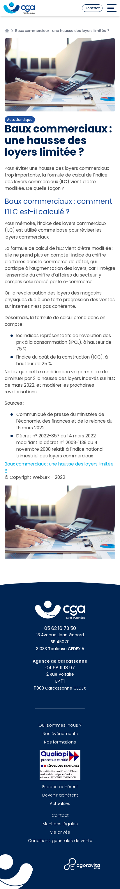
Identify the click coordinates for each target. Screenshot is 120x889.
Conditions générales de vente (60, 840)
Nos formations (60, 742)
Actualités (60, 803)
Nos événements (60, 734)
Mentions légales (60, 824)
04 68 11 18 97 (60, 667)
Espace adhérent (60, 787)
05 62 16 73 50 (60, 628)
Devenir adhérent (60, 795)
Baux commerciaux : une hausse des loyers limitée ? (59, 467)
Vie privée (60, 832)
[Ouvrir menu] (112, 8)
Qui (60, 725)
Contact (92, 8)
